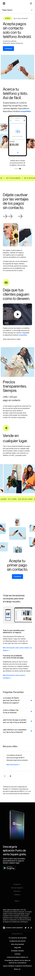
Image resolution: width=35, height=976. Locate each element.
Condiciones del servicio (17, 941)
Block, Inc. (17, 969)
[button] (17, 701)
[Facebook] (28, 927)
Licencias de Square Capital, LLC (17, 957)
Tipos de (17, 888)
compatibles (25, 111)
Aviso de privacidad (17, 944)
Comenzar (8, 48)
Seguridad (17, 947)
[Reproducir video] (17, 314)
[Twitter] (26, 927)
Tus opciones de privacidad (17, 938)
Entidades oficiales (17, 950)
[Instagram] (31, 927)
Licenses (17, 954)
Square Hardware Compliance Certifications (17, 966)
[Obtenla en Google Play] (9, 868)
